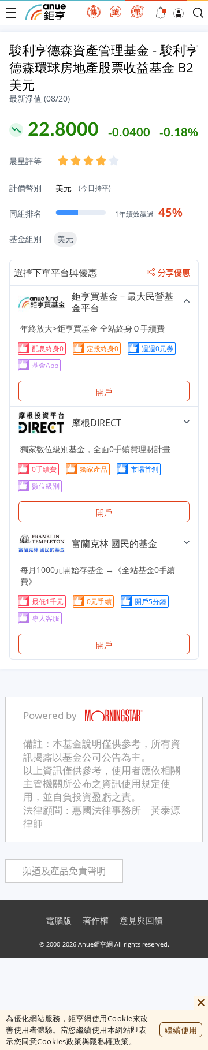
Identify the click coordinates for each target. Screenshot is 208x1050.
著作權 (96, 920)
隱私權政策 (109, 1041)
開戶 (104, 391)
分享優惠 (174, 272)
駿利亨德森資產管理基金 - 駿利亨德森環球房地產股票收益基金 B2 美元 (103, 67)
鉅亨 (45, 12)
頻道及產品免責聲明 (64, 871)
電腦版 (59, 920)
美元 (83, 188)
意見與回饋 (141, 920)
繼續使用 (181, 1030)
